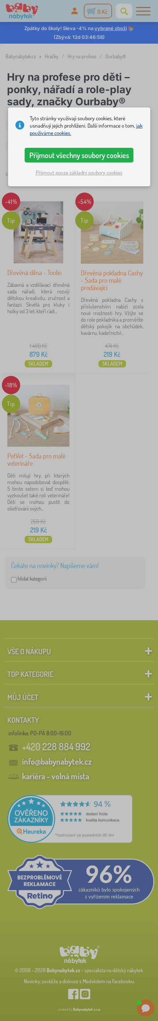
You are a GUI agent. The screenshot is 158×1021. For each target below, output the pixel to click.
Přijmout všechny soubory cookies (79, 155)
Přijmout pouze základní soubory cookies (79, 172)
